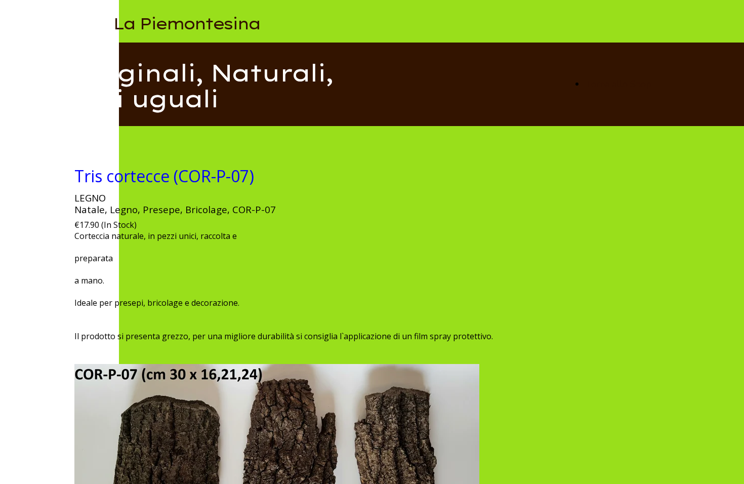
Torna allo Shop (618, 84)
